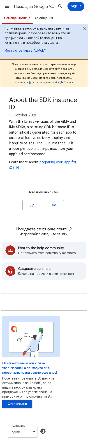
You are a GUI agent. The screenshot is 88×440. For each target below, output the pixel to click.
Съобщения (44, 18)
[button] (7, 6)
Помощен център (17, 18)
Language (18, 425)
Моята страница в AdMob (24, 51)
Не (54, 205)
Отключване (17, 404)
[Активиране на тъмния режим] (42, 431)
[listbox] (22, 432)
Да (32, 205)
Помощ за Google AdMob (34, 6)
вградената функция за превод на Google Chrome (43, 82)
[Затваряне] (84, 29)
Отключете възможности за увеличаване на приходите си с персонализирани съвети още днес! (29, 368)
